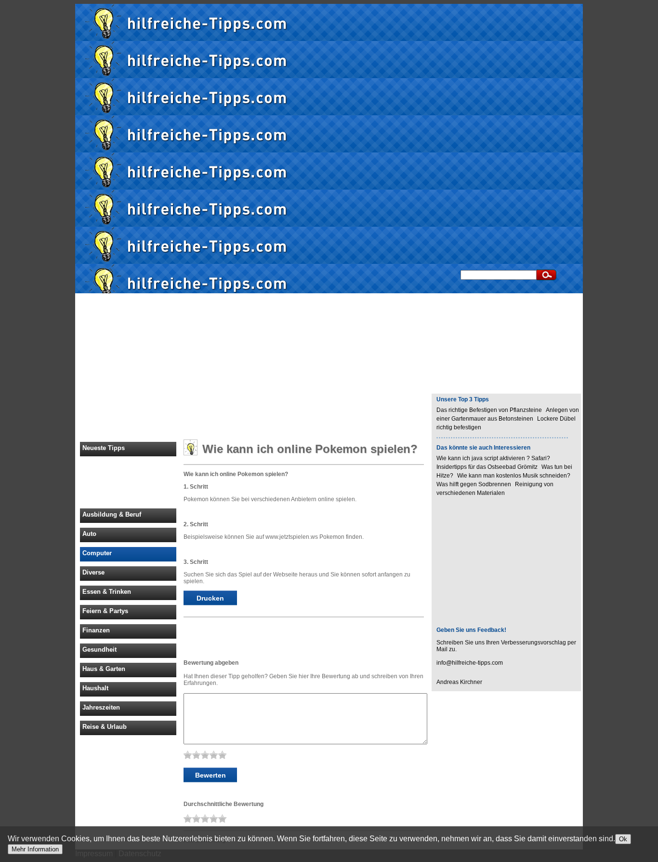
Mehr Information (35, 849)
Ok (623, 839)
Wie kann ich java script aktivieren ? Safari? (493, 458)
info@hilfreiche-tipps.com (469, 662)
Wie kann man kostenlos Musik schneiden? (513, 475)
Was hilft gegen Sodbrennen (473, 484)
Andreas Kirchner (459, 682)
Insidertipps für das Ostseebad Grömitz (487, 467)
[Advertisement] (621, 148)
